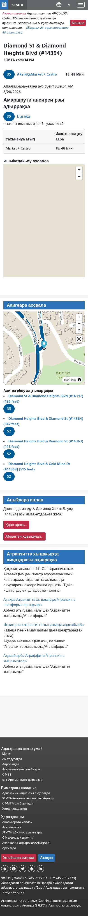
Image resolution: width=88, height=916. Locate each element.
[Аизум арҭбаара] (79, 317)
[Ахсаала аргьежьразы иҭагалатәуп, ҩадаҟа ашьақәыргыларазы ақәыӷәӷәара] (79, 330)
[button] (58, 4)
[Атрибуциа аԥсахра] (79, 379)
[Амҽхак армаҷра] (79, 323)
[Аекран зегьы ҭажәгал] (79, 339)
